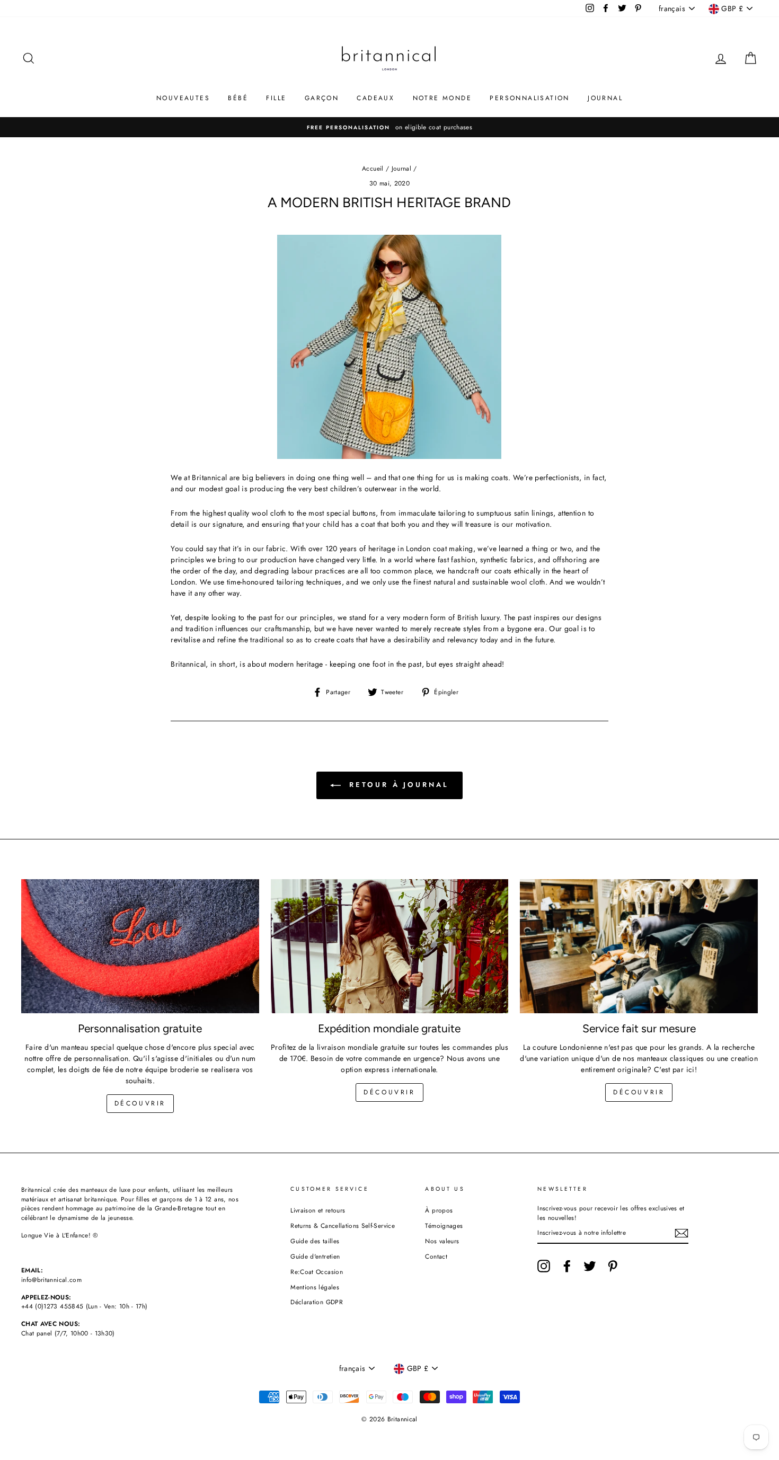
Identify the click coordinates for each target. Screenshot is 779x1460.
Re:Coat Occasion (316, 1271)
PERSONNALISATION (529, 98)
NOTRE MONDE (442, 98)
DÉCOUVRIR (389, 1092)
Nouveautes (183, 98)
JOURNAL (605, 98)
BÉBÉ (238, 98)
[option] (389, 127)
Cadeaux (375, 98)
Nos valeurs (442, 1240)
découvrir (140, 1103)
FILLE (276, 98)
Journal (401, 168)
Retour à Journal (396, 785)
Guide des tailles (314, 1240)
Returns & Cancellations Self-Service (342, 1225)
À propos (439, 1210)
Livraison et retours (317, 1210)
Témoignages (444, 1225)
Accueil (372, 168)
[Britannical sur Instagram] (543, 1266)
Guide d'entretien (315, 1256)
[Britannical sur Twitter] (589, 1266)
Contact (436, 1256)
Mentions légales (314, 1286)
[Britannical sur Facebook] (567, 1266)
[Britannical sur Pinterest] (612, 1266)
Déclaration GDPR (316, 1301)
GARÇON (322, 98)
